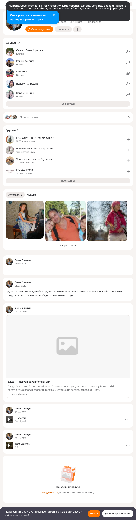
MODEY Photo (24, 169)
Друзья (11, 43)
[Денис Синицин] (9, 261)
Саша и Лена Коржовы (29, 50)
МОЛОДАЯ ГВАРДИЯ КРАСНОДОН (36, 137)
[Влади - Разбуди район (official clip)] (68, 356)
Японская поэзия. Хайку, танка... (35, 159)
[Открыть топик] (68, 269)
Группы (11, 130)
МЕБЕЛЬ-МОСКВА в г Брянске (34, 148)
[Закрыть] (54, 15)
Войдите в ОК (50, 492)
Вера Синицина (25, 92)
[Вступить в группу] (128, 139)
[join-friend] (128, 52)
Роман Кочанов (25, 61)
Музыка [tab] (31, 194)
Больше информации (109, 8)
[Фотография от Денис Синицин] (25, 220)
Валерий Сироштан (27, 83)
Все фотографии (68, 245)
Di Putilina (22, 71)
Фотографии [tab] (15, 194)
